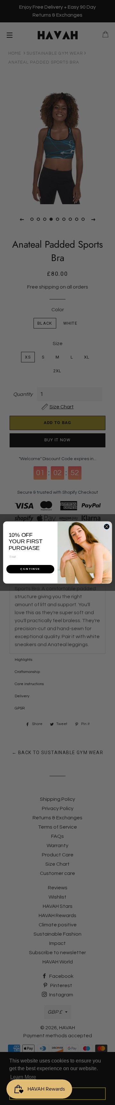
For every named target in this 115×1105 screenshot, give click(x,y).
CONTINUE (30, 569)
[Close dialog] (106, 526)
